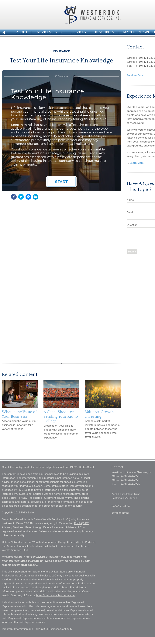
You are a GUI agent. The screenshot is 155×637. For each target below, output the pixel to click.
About (22, 32)
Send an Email (135, 75)
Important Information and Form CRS (24, 628)
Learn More (137, 162)
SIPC (86, 523)
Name (130, 199)
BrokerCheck (87, 467)
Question (132, 224)
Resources (104, 32)
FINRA (78, 523)
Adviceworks (49, 32)
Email (130, 212)
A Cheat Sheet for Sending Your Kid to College (60, 416)
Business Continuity (60, 628)
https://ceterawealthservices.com (55, 595)
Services (78, 32)
